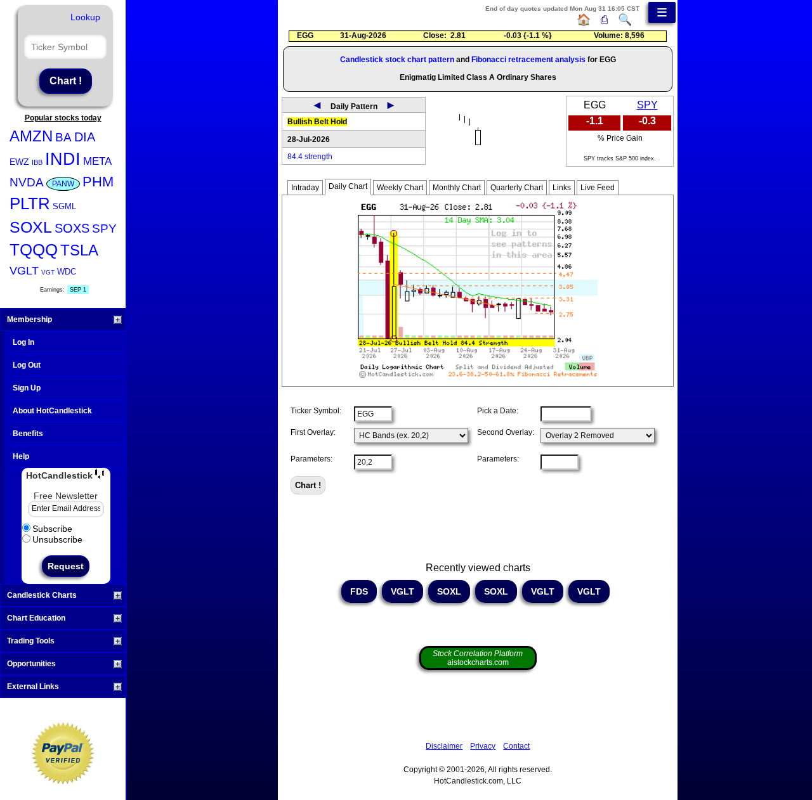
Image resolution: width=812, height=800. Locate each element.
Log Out (27, 365)
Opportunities (31, 663)
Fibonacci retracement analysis (528, 59)
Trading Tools (31, 640)
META (97, 161)
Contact (516, 746)
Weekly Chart (400, 187)
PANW (63, 183)
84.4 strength (309, 156)
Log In (23, 342)
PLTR (30, 203)
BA (63, 137)
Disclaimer (444, 746)
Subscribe (52, 529)
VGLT (24, 270)
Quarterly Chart (516, 187)
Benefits (28, 433)
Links (562, 187)
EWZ (19, 162)
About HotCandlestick (52, 410)
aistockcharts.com (478, 658)
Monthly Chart (457, 187)
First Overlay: (313, 432)
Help (21, 456)
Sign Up (27, 388)
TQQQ (34, 249)
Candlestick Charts (42, 595)
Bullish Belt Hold (317, 121)
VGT (48, 272)
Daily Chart (348, 186)
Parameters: (311, 459)
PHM (98, 182)
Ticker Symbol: (316, 410)
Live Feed (597, 187)
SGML (64, 206)
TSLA (79, 250)
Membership (29, 319)
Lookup (85, 17)
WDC (66, 271)
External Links (33, 686)
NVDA (27, 182)
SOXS (72, 228)
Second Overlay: (505, 432)
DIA (84, 137)
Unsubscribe (57, 539)
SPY (104, 228)
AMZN (31, 136)
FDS (359, 591)
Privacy (482, 746)
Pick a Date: (497, 410)
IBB (37, 162)
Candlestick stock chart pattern (397, 59)
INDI (63, 159)
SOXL (31, 227)
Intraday (305, 187)
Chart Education (36, 618)
